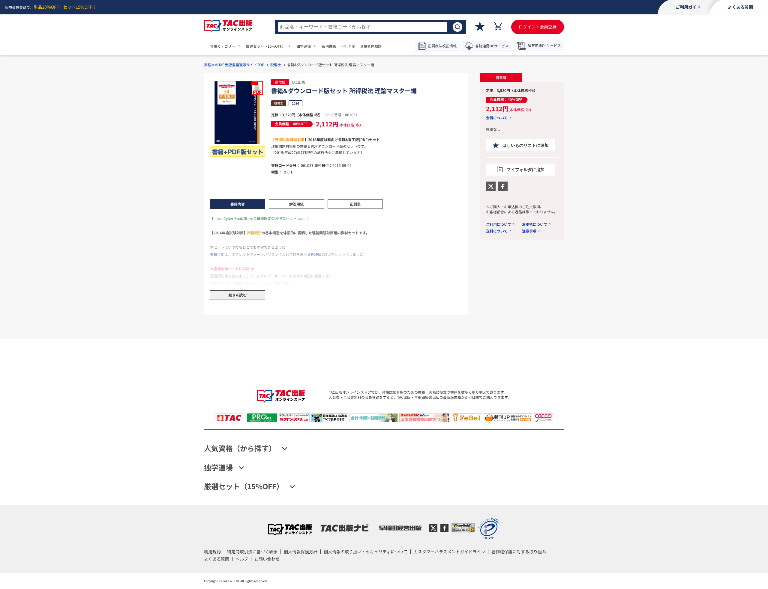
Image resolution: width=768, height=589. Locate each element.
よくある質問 (216, 559)
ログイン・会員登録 (537, 27)
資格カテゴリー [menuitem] (222, 46)
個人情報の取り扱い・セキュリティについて (365, 551)
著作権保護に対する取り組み (518, 551)
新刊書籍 (329, 46)
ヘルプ (242, 559)
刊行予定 (348, 46)
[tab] (501, 77)
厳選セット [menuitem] (266, 46)
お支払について (534, 224)
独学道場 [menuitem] (303, 46)
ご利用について (498, 224)
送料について (497, 230)
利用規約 (212, 551)
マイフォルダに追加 (525, 169)
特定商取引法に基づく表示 (252, 551)
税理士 (275, 64)
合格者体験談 (371, 46)
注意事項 (529, 230)
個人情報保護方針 (300, 551)
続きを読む (238, 295)
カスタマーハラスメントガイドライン (449, 551)
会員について (497, 117)
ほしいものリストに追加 (525, 145)
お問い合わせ (267, 559)
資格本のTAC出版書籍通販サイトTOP (234, 64)
